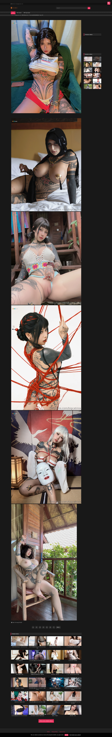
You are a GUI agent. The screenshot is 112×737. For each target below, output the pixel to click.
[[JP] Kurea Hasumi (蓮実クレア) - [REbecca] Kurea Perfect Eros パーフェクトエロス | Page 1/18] (88, 81)
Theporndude (27, 12)
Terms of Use (62, 731)
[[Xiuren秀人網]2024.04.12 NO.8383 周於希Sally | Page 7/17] (88, 70)
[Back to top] (108, 733)
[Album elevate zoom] (108, 3)
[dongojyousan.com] (15, 8)
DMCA (48, 731)
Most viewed (19, 12)
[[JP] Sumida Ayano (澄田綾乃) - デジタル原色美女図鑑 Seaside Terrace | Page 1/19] (88, 59)
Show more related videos (46, 720)
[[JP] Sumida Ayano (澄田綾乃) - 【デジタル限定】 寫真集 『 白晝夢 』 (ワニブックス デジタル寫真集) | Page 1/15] (88, 75)
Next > (58, 627)
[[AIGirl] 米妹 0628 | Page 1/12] (97, 81)
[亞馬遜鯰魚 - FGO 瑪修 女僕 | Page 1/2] (97, 75)
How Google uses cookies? (75, 734)
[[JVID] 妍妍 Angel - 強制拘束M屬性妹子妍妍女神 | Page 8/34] (97, 64)
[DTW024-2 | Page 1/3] (97, 59)
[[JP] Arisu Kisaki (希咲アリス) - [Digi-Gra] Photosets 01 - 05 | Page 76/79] (97, 86)
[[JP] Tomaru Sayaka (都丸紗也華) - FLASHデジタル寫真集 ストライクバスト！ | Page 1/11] (88, 64)
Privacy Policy (55, 731)
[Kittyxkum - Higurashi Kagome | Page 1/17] (88, 86)
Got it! (66, 734)
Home (13, 12)
